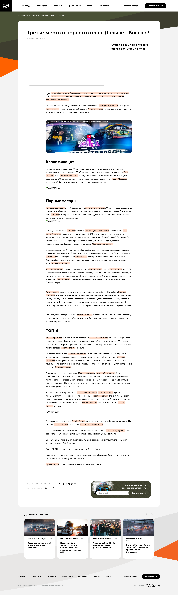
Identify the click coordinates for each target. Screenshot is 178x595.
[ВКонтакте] (60, 484)
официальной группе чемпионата (68, 458)
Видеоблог (83, 576)
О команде (23, 576)
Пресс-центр (74, 6)
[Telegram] (63, 484)
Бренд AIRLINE (52, 440)
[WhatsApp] (72, 484)
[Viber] (69, 484)
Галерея (96, 576)
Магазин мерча (131, 6)
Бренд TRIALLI (52, 449)
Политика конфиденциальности (51, 585)
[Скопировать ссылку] (74, 484)
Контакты (104, 6)
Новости (57, 6)
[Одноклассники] (66, 484)
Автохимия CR (156, 6)
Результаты (38, 576)
